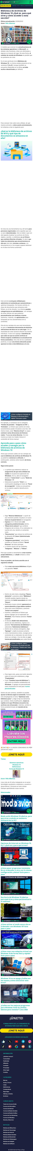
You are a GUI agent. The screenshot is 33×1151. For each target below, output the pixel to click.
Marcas (5, 1080)
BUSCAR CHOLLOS (5, 5)
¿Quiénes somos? (8, 1056)
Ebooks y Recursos (8, 1120)
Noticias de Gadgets (8, 1141)
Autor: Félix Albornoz (8, 779)
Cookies (5, 1072)
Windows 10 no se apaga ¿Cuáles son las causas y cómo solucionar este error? (16, 980)
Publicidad (6, 1061)
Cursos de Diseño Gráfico (10, 1113)
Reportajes (6, 1091)
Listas (4, 1084)
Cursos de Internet (8, 1108)
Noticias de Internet (8, 1132)
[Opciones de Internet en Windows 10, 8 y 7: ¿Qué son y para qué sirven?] (16, 831)
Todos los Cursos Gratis (9, 1104)
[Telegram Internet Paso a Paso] (23, 1041)
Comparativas (7, 1089)
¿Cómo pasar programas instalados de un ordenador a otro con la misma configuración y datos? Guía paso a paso (16, 871)
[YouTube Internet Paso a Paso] (16, 1041)
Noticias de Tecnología (9, 1130)
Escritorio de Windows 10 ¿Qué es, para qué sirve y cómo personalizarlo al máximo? (16, 899)
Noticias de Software (8, 1143)
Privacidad (6, 1067)
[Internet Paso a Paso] (10, 2)
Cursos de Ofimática (8, 1117)
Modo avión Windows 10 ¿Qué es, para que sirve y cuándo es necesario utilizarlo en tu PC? (16, 818)
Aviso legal (6, 1070)
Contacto (5, 1065)
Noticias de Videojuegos (9, 1139)
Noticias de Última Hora (9, 1128)
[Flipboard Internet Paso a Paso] (10, 1046)
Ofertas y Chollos (8, 1093)
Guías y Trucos (7, 1082)
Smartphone (28, 5)
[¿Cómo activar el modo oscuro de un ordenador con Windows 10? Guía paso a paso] (16, 912)
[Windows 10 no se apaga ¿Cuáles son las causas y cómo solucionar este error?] (16, 966)
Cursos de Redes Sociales (10, 1111)
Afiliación (5, 1063)
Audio (13, 5)
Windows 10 (16, 765)
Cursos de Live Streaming (10, 1115)
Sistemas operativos (16, 762)
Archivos (5, 1096)
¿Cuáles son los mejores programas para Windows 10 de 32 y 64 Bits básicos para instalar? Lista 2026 (15, 1007)
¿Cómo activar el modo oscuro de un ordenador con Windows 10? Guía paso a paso (16, 926)
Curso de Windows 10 (16, 769)
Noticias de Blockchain (9, 1137)
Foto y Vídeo (20, 5)
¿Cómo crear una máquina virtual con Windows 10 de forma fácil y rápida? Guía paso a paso (16, 953)
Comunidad (6, 1058)
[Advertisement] (16, 88)
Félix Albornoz (10, 23)
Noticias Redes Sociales (9, 1134)
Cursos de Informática (9, 1106)
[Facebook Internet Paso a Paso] (3, 1041)
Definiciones (16, 767)
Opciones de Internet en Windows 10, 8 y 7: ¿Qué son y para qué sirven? (16, 844)
